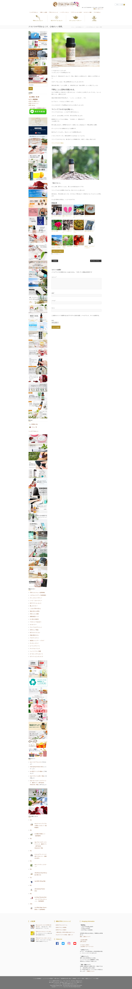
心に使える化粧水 (34, 619)
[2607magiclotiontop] (38, 149)
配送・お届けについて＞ (99, 8)
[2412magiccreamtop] (38, 308)
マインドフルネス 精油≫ (58, 143)
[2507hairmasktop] (38, 438)
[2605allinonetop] (38, 140)
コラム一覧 (34, 427)
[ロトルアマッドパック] (38, 52)
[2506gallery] (38, 282)
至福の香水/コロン (34, 635)
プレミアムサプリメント (36, 627)
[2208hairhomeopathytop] (38, 491)
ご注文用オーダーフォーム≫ (86, 946)
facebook (57, 943)
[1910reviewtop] (38, 752)
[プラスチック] (38, 682)
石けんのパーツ (88, 215)
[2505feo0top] (38, 517)
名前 (53, 293)
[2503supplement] (38, 699)
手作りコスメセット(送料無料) (37, 592)
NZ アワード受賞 (81, 978)
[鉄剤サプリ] (38, 238)
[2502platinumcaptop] (38, 464)
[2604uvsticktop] (38, 456)
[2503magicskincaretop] (38, 508)
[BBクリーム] (38, 544)
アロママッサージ (34, 637)
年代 (53, 320)
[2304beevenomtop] (38, 582)
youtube (74, 943)
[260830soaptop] (38, 35)
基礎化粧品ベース (34, 616)
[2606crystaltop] (38, 247)
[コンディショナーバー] (38, 291)
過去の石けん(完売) (34, 611)
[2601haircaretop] (38, 717)
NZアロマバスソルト (35, 632)
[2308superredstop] (38, 184)
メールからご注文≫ (84, 944)
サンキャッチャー (34, 643)
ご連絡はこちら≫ (90, 971)
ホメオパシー (33, 624)
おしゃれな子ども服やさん (56, 216)
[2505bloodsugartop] (38, 664)
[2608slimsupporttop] (38, 44)
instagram (69, 943)
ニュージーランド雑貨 (35, 651)
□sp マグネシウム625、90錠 (37, 776)
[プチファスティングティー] (38, 335)
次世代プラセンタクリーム (61, 925)
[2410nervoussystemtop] (38, 526)
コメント (54, 277)
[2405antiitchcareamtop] (38, 500)
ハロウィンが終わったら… (67, 232)
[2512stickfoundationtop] (38, 361)
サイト (53, 308)
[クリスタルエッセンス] (38, 673)
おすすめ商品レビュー (80, 27)
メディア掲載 (95, 978)
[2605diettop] (38, 212)
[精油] (38, 176)
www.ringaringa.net (59, 986)
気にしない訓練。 (55, 231)
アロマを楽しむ (97, 12)
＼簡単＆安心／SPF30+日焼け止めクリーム (65, 932)
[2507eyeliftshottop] (38, 414)
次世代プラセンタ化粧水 (61, 929)
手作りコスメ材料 (34, 613)
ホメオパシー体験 (88, 12)
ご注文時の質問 (83, 939)
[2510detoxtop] (38, 387)
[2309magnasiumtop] (38, 326)
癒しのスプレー (34, 605)
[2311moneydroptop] (38, 370)
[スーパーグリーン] (38, 61)
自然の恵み (76, 246)
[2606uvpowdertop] (38, 273)
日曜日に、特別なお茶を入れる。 (67, 247)
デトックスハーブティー (36, 597)
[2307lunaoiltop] (38, 535)
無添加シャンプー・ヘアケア (37, 640)
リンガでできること (33, 12)
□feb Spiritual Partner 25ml (36, 766)
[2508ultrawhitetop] (38, 572)
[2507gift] (38, 264)
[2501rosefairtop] (38, 708)
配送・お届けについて (85, 936)
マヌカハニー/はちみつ (35, 621)
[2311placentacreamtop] (38, 810)
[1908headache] (38, 447)
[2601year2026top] (38, 396)
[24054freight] (38, 130)
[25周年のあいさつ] (38, 121)
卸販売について (88, 978)
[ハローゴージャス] (38, 405)
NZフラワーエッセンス (35, 603)
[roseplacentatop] (38, 378)
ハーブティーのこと (64, 12)
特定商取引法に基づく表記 (66, 978)
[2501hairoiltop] (38, 482)
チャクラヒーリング (35, 648)
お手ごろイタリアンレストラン (78, 232)
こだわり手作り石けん (35, 608)
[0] (120, 4)
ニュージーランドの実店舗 (48, 978)
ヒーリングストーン (35, 645)
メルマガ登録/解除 (37, 978)
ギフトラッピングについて (36, 656)
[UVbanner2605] (38, 193)
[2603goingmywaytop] (38, 317)
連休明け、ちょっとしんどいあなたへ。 (89, 247)
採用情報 (74, 978)
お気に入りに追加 (57, 251)
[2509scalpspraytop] (38, 473)
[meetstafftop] (38, 202)
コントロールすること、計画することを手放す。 (56, 247)
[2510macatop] (38, 734)
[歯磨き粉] (38, 792)
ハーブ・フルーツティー (36, 600)
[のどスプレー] (38, 552)
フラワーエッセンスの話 (76, 12)
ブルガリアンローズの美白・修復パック (64, 934)
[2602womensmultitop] (38, 352)
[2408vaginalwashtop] (38, 690)
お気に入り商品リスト (34, 101)
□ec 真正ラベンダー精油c (36, 771)
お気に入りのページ (33, 103)
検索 (31, 88)
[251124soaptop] (38, 725)
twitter (63, 943)
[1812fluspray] (38, 256)
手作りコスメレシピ (53, 12)
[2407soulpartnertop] (38, 158)
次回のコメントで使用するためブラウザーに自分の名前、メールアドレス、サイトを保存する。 (76, 315)
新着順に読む (34, 424)
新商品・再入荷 (35, 96)
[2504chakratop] (38, 801)
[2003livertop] (38, 299)
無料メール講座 (43, 12)
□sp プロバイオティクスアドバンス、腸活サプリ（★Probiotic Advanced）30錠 (38, 782)
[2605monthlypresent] (38, 79)
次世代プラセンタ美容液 (61, 927)
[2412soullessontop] (38, 70)
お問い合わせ (32, 105)
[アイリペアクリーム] (38, 343)
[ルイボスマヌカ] (38, 743)
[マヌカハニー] (38, 561)
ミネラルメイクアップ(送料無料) (38, 595)
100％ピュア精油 (34, 629)
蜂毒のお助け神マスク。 (89, 231)
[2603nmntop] (38, 220)
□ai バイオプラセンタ (35, 762)
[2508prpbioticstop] (38, 167)
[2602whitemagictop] (38, 229)
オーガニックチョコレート (36, 653)
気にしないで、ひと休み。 (78, 216)
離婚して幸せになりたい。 (67, 216)
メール (54, 300)
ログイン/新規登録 (33, 99)
